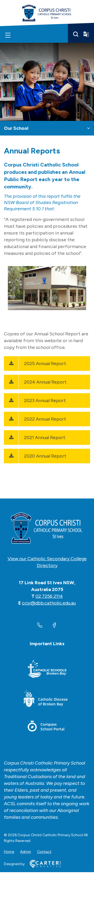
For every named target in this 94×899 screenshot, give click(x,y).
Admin (25, 851)
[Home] (47, 528)
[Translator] (86, 34)
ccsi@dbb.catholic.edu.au (49, 603)
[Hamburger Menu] (7, 35)
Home (9, 851)
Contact (44, 851)
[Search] (75, 34)
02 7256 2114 (49, 596)
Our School (16, 128)
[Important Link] (47, 670)
